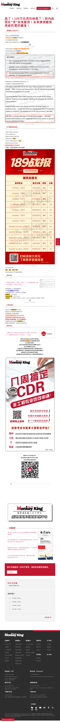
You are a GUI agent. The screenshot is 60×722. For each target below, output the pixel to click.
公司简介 (49, 644)
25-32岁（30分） (17, 601)
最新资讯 (33, 8)
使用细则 (39, 713)
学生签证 (28, 655)
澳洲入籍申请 (18, 644)
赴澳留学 (12, 8)
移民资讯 (38, 647)
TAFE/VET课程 (8, 655)
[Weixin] (32, 708)
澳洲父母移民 (18, 649)
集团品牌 (49, 647)
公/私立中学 (7, 644)
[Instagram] (36, 709)
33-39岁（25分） (17, 605)
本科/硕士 (7, 652)
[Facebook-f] (49, 708)
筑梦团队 (49, 649)
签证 (34, 457)
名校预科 (7, 647)
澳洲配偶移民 (18, 658)
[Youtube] (40, 708)
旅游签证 (28, 647)
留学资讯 (38, 644)
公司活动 (38, 649)
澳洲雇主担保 (18, 660)
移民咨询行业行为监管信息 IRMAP (22, 715)
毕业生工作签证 (29, 644)
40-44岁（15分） (17, 609)
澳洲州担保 (18, 647)
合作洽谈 (38, 660)
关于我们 (49, 640)
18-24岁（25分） (17, 598)
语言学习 (7, 658)
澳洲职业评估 (18, 663)
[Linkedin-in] (44, 708)
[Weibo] (36, 708)
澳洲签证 (26, 8)
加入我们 (49, 654)
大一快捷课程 (8, 649)
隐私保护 (33, 713)
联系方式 (38, 658)
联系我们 (38, 654)
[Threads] (32, 709)
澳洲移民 (19, 8)
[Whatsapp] (53, 708)
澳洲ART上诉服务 (30, 652)
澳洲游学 (7, 660)
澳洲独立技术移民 (19, 655)
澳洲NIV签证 (18, 652)
